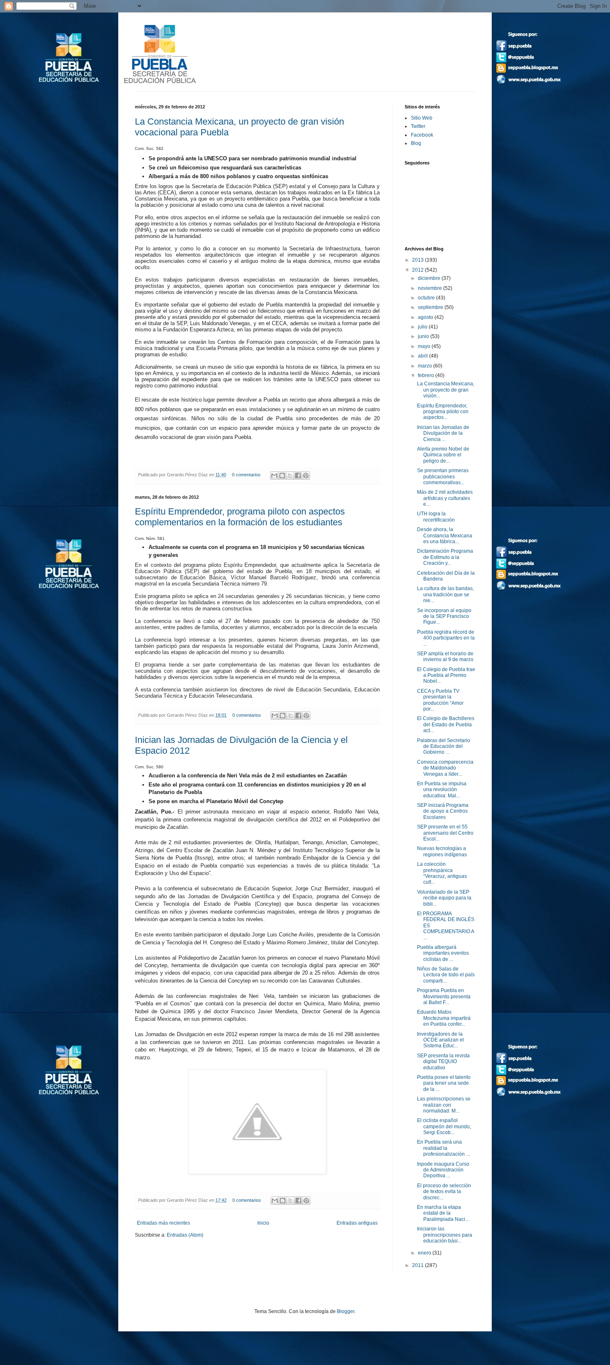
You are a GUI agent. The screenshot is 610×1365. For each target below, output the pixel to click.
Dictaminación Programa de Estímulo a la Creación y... (445, 557)
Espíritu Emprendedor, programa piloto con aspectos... (442, 412)
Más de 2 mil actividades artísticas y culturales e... (445, 498)
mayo (425, 346)
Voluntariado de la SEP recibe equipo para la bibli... (444, 898)
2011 (418, 1265)
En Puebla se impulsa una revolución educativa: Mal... (441, 790)
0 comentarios (246, 474)
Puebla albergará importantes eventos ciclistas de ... (443, 953)
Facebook (422, 135)
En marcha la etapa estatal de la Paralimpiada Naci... (443, 1213)
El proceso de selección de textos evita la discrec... (444, 1192)
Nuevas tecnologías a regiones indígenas (442, 851)
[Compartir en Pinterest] (306, 475)
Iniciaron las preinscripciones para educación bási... (444, 1235)
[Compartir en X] (290, 475)
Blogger (345, 1311)
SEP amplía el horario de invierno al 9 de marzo (445, 656)
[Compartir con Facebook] (298, 475)
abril (423, 356)
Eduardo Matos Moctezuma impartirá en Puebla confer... (444, 1018)
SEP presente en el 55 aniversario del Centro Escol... (445, 833)
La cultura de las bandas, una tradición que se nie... (445, 594)
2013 (418, 260)
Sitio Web (421, 118)
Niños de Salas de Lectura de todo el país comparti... (446, 975)
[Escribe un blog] (282, 475)
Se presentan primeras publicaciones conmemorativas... (442, 476)
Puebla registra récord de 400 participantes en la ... (446, 638)
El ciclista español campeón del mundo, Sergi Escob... (444, 1126)
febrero (426, 375)
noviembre (430, 288)
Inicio (263, 1223)
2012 (418, 270)
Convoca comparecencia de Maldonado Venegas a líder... (445, 768)
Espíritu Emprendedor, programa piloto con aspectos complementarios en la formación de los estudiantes (240, 516)
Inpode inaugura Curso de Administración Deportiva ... (443, 1170)
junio (424, 336)
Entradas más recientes (163, 1223)
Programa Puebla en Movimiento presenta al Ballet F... (444, 996)
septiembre (431, 307)
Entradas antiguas (357, 1223)
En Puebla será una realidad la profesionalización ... (443, 1148)
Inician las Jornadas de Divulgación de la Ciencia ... (443, 433)
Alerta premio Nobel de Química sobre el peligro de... (443, 455)
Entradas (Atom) (185, 1235)
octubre (427, 298)
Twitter (418, 126)
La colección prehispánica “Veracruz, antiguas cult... (442, 873)
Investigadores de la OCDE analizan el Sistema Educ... (440, 1040)
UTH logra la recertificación (436, 516)
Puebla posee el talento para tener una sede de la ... (444, 1083)
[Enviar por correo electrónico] (274, 475)
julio (423, 327)
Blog (416, 143)
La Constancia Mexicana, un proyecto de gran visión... (445, 390)
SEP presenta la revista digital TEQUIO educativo (443, 1062)
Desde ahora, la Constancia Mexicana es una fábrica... (444, 535)
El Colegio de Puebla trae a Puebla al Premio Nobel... (446, 675)
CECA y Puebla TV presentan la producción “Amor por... (440, 700)
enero (425, 1253)
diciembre (430, 278)
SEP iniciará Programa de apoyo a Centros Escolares (442, 811)
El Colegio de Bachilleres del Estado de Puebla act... (445, 724)
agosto (426, 317)
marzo (425, 366)
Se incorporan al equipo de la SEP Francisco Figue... (444, 616)
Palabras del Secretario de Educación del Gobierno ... (443, 746)
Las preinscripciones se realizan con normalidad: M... (444, 1105)
